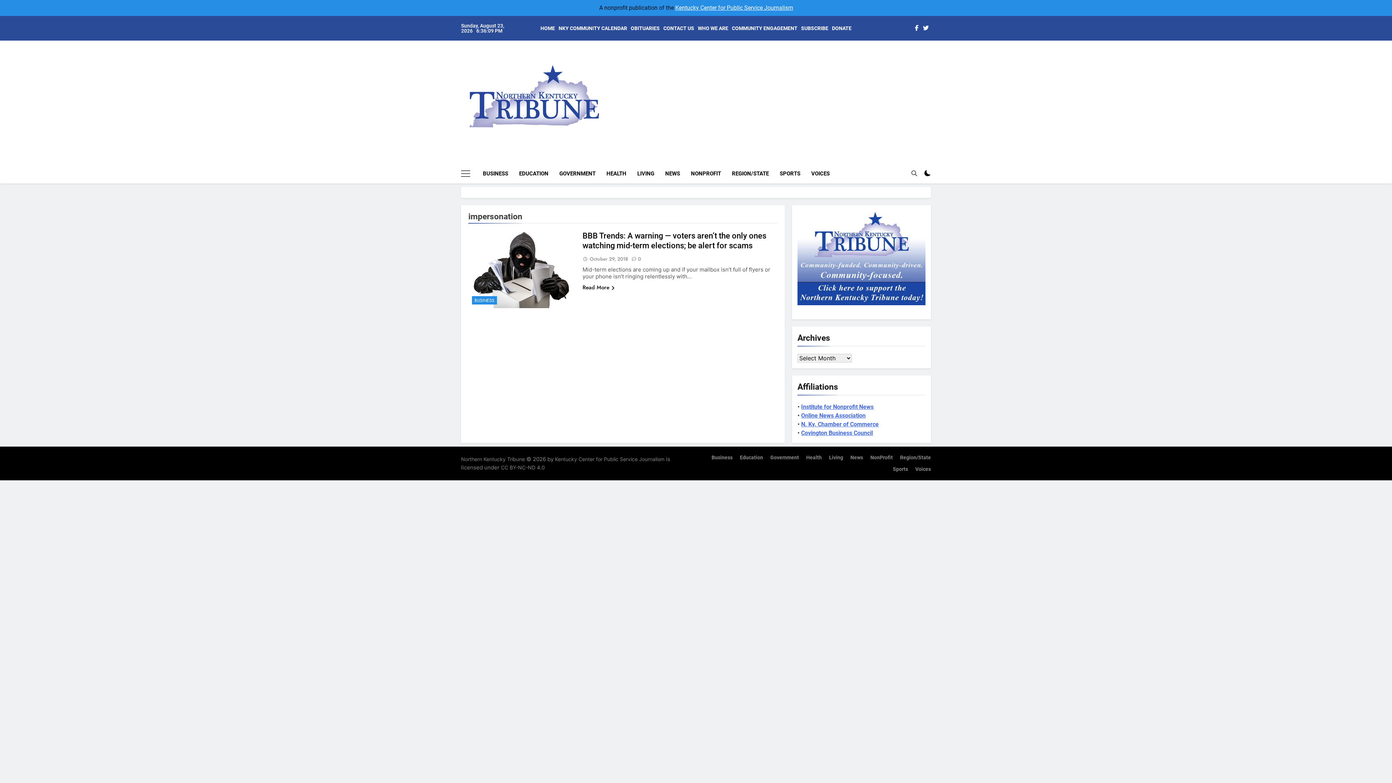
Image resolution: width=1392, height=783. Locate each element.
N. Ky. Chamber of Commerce (840, 424)
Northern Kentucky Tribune (493, 459)
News (672, 173)
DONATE (842, 28)
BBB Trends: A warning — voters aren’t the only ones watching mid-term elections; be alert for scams (674, 240)
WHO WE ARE (713, 28)
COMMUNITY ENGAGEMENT (765, 28)
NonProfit (706, 173)
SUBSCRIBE (814, 28)
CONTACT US (678, 28)
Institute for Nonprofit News (837, 406)
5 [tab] (935, 98)
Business (495, 173)
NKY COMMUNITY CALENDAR (593, 28)
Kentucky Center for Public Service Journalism (734, 7)
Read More (596, 287)
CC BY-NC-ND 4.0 (523, 467)
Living (645, 173)
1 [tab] (935, 55)
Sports (790, 173)
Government (577, 173)
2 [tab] (935, 66)
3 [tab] (935, 77)
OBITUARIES (645, 28)
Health (616, 173)
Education (533, 173)
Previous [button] (934, 90)
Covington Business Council (837, 433)
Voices (820, 173)
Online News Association (833, 415)
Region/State (750, 173)
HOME (547, 28)
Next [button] (917, 90)
